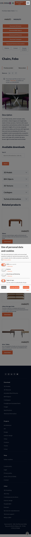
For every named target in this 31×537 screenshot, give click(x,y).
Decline (4, 287)
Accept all (26, 287)
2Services (9, 266)
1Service (9, 271)
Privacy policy (7, 259)
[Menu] (28, 3)
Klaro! (28, 290)
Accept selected (14, 287)
